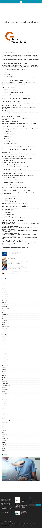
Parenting (3, 422)
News (3, 411)
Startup (3, 348)
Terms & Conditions (13, 525)
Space (3, 330)
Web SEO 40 (9, 273)
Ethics (3, 361)
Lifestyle (3, 440)
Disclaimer (19, 525)
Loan (2, 418)
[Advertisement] (21, 11)
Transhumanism (5, 326)
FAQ (12, 523)
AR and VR (4, 312)
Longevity (3, 322)
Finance (3, 399)
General (3, 403)
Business (3, 381)
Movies (3, 444)
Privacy (3, 363)
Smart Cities (4, 304)
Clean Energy (4, 336)
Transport (3, 434)
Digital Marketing (5, 385)
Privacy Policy (26, 523)
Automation (4, 296)
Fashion (3, 393)
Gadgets (3, 407)
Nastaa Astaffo (10, 268)
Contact (31, 525)
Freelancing (4, 346)
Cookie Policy (21, 523)
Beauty (3, 379)
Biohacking (4, 328)
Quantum (3, 286)
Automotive (4, 377)
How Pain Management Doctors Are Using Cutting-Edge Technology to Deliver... (19, 479)
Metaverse (4, 292)
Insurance (3, 448)
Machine (3, 442)
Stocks (3, 432)
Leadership (4, 353)
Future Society (4, 359)
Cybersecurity (4, 294)
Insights (3, 369)
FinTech (3, 342)
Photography (4, 424)
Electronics (4, 387)
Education (3, 391)
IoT (2, 310)
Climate (3, 332)
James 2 (9, 253)
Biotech (3, 302)
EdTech (3, 340)
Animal (3, 375)
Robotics (3, 298)
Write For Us (16, 523)
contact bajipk (10, 263)
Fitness (3, 395)
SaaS (2, 428)
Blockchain (3, 288)
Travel (3, 436)
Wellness (3, 450)
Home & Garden (5, 414)
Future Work (4, 338)
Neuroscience (4, 320)
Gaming (3, 405)
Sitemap (27, 525)
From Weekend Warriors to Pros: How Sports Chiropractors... (24, 513)
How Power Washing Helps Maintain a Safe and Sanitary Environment (20, 271)
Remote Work (4, 355)
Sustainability (4, 334)
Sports (3, 430)
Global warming (4, 401)
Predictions (4, 367)
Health (3, 409)
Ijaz (8, 258)
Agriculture (4, 281)
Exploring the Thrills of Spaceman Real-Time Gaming (17, 266)
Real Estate (4, 426)
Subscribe (38, 505)
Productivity (4, 357)
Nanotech (3, 300)
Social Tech (4, 371)
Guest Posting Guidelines (5, 525)
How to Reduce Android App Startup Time (15, 252)
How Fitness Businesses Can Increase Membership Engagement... (24, 506)
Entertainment (4, 389)
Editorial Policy (8, 523)
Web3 (3, 290)
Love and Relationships (6, 420)
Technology (4, 438)
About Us (23, 525)
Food (3, 397)
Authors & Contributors (33, 523)
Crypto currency (5, 383)
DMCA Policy (3, 523)
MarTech (3, 344)
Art (2, 373)
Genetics (3, 324)
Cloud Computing (5, 306)
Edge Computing (5, 308)
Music (3, 446)
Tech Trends (4, 365)
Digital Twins (4, 314)
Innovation (4, 351)
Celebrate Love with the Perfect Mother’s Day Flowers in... (24, 499)
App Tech (3, 316)
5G (2, 318)
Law (2, 416)
